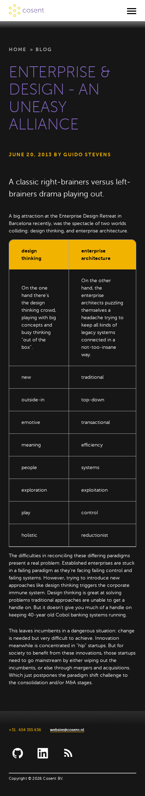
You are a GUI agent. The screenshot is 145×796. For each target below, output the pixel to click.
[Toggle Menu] (131, 10)
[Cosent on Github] (18, 753)
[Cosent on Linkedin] (43, 753)
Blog (44, 49)
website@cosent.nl (67, 730)
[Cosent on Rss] (68, 753)
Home (17, 49)
